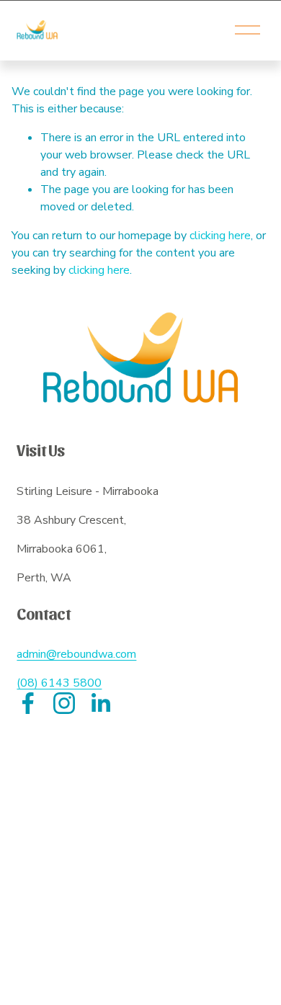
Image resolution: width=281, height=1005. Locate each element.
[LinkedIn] (100, 703)
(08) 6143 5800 (59, 683)
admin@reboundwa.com (76, 654)
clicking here (220, 236)
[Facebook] (28, 703)
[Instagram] (64, 703)
